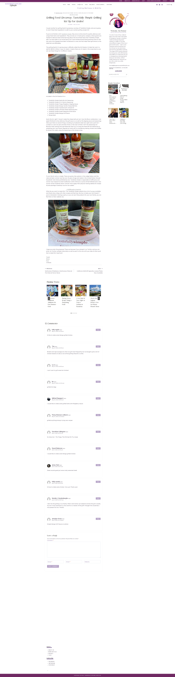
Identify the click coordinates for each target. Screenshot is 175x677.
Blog (64, 4)
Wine (69, 4)
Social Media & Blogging (154, 1)
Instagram (52, 663)
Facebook (51, 661)
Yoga (86, 4)
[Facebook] (157, 4)
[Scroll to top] (171, 673)
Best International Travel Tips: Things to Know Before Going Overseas (112, 99)
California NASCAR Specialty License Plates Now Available (90, 271)
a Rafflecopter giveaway (74, 189)
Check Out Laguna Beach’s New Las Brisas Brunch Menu (95, 302)
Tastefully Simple (66, 34)
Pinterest (52, 665)
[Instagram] (159, 4)
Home (120, 1)
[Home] (54, 13)
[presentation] (52, 290)
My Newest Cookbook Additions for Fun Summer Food (52, 302)
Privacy (165, 1)
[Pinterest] (162, 4)
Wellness (92, 4)
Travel (74, 4)
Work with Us (52, 652)
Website (87, 562)
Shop (143, 1)
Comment (50, 540)
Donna (70, 24)
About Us (127, 1)
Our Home (109, 4)
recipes (93, 191)
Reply (98, 329)
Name (50, 562)
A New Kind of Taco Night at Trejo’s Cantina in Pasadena (80, 302)
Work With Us (136, 1)
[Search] (126, 74)
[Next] (99, 298)
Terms (171, 1)
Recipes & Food (74, 14)
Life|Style (80, 4)
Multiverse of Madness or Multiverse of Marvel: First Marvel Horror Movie (58, 271)
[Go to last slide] (49, 298)
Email (68, 562)
